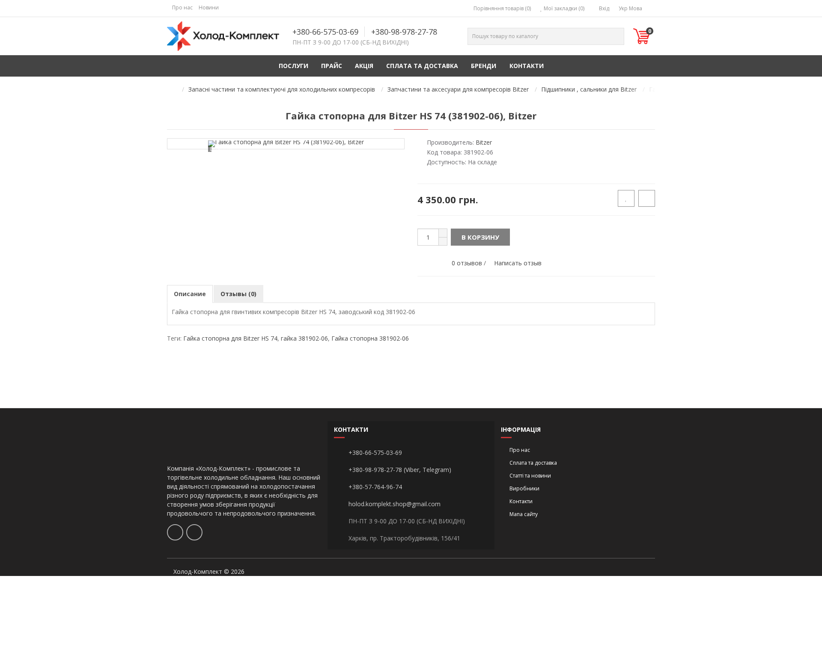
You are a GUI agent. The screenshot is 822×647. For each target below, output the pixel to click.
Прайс (331, 66)
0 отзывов (467, 263)
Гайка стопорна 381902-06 (370, 338)
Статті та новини (530, 475)
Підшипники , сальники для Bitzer (589, 89)
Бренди (483, 66)
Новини (209, 7)
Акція (364, 66)
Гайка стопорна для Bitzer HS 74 (230, 338)
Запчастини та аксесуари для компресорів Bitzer (458, 89)
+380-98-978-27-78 (404, 32)
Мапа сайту (523, 514)
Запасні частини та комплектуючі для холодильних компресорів (281, 89)
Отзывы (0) (238, 294)
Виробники (524, 488)
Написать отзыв (518, 263)
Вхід (603, 8)
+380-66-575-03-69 (325, 32)
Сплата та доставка (422, 66)
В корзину (480, 237)
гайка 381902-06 (304, 338)
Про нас (182, 7)
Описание (190, 294)
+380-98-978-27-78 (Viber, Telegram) (399, 470)
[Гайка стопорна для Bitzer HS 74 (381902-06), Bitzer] (286, 143)
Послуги (293, 66)
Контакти (526, 66)
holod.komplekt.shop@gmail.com (394, 504)
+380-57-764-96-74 (375, 487)
